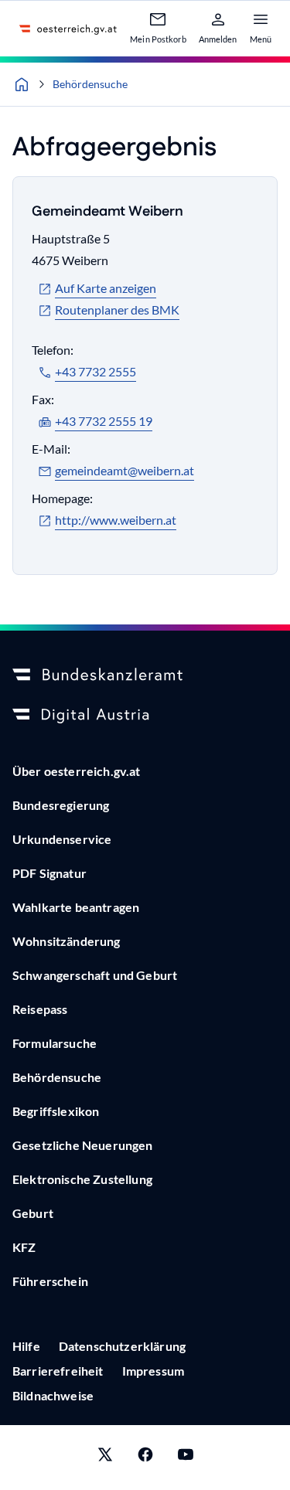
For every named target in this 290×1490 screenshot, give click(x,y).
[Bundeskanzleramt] (145, 675)
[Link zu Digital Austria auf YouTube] (185, 1457)
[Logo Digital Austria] (145, 715)
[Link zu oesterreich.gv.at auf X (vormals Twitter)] (105, 1457)
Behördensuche (90, 83)
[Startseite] (21, 84)
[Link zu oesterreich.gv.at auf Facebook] (145, 1457)
